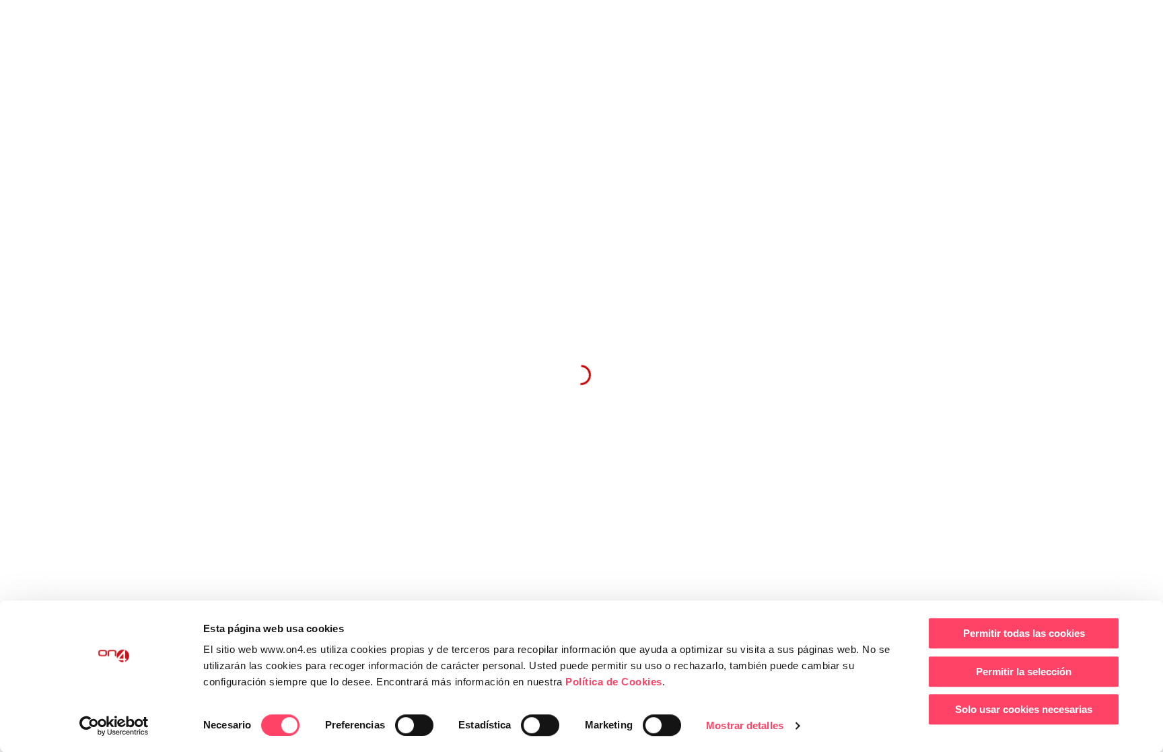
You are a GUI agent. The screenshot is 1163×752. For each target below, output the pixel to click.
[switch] (414, 725)
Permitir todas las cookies (1024, 633)
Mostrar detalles (744, 725)
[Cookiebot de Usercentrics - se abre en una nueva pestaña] (114, 726)
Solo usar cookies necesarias (1023, 709)
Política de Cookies (613, 681)
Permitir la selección (1023, 671)
